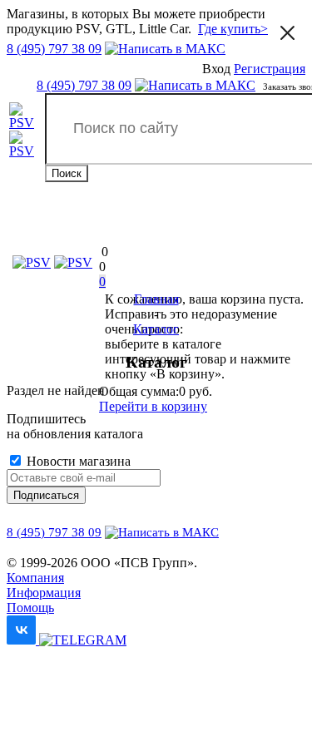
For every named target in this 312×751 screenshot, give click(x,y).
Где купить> (233, 29)
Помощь (30, 607)
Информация (44, 592)
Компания (35, 578)
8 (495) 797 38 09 (54, 49)
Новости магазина (77, 461)
